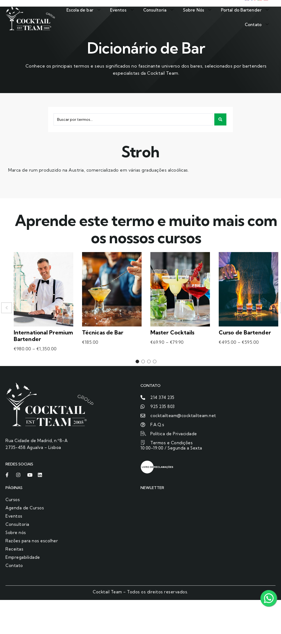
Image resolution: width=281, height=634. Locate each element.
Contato (253, 24)
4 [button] (154, 361)
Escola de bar (79, 10)
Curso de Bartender (245, 332)
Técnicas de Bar (102, 332)
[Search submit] (220, 119)
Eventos (118, 10)
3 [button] (149, 361)
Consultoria (154, 10)
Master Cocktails (172, 332)
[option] (43, 307)
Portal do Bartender (241, 10)
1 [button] (137, 361)
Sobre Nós (193, 10)
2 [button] (143, 361)
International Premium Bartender (43, 335)
